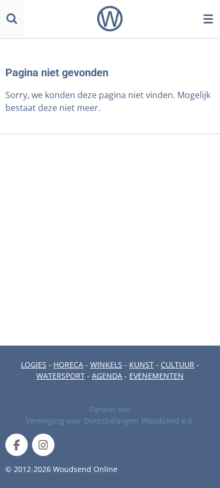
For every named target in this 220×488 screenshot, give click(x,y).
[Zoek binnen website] (11, 18)
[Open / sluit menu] (208, 18)
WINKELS (106, 364)
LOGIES (33, 364)
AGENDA (107, 376)
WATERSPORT (60, 376)
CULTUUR (177, 364)
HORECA (68, 364)
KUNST (141, 364)
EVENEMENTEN (156, 376)
